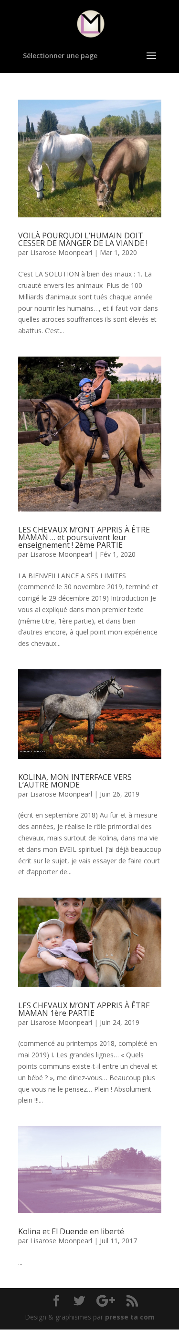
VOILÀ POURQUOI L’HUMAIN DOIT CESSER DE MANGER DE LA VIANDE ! (82, 239)
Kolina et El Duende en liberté (71, 1231)
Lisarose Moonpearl (61, 252)
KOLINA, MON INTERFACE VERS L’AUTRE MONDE (75, 781)
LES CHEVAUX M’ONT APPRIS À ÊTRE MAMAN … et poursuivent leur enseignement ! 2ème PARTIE (84, 537)
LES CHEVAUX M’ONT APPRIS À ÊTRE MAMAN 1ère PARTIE (84, 1009)
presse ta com (130, 1316)
